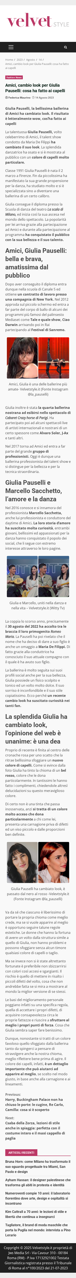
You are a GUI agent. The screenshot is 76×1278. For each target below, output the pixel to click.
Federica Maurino (19, 97)
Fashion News (14, 77)
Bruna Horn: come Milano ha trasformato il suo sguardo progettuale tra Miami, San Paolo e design (37, 1167)
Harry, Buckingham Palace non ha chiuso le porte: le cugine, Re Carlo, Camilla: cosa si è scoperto (34, 1102)
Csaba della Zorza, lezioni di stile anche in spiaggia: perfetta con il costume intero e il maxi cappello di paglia (35, 1128)
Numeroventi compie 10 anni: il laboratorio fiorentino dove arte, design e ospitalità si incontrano (37, 1198)
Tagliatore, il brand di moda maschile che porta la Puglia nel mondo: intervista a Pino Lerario (38, 1230)
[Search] (65, 47)
